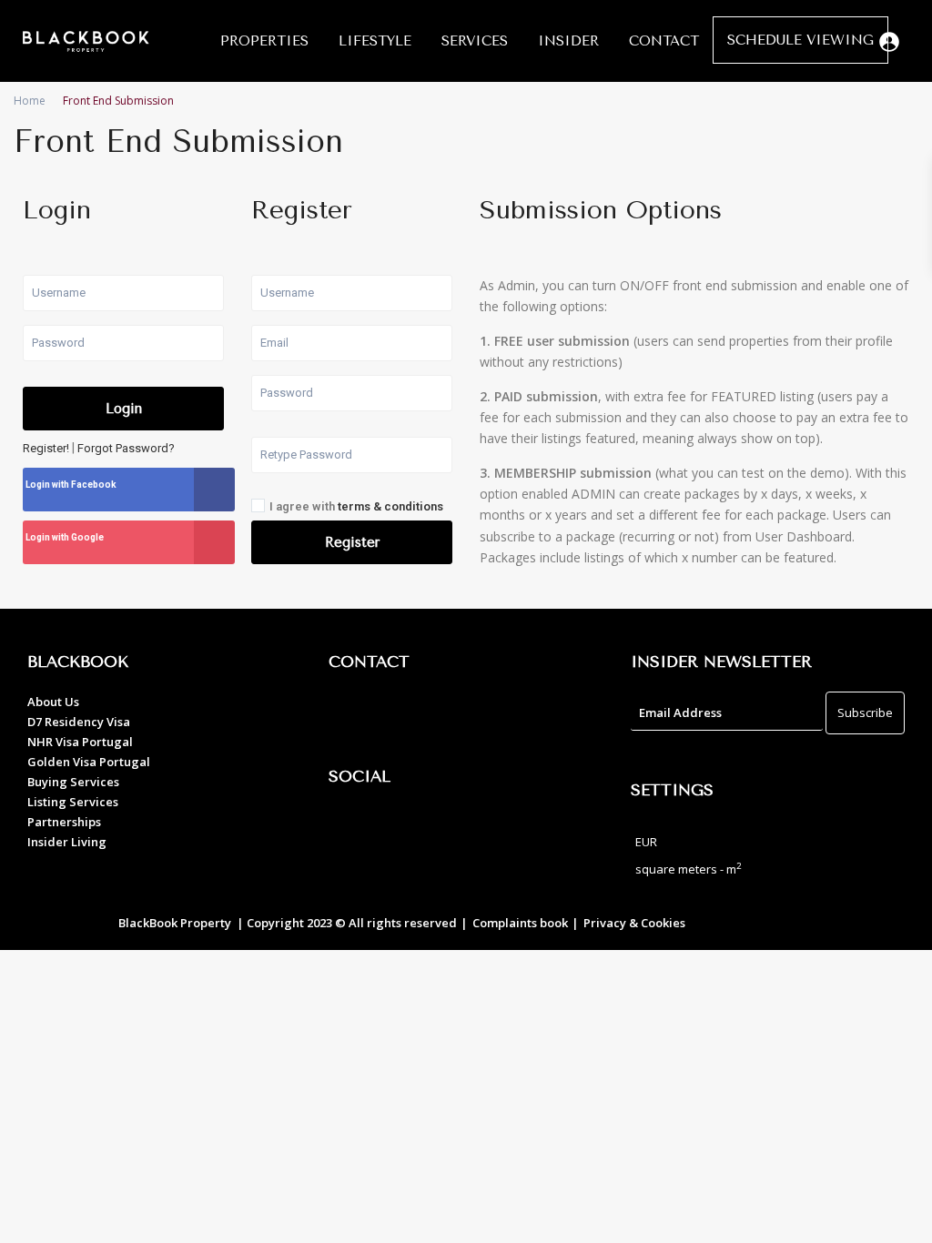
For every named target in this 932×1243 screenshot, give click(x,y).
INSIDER (568, 41)
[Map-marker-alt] (351, 714)
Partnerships (64, 822)
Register (352, 542)
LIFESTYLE (375, 41)
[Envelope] (451, 714)
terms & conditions (390, 506)
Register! (46, 448)
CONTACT (664, 41)
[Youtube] (451, 829)
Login (124, 408)
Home (30, 100)
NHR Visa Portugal (80, 741)
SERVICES (474, 41)
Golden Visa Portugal (88, 761)
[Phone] (401, 714)
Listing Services (72, 801)
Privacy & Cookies (634, 923)
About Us (53, 701)
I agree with (356, 506)
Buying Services (73, 781)
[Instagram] (401, 829)
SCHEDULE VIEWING (800, 40)
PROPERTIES (264, 41)
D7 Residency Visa (78, 721)
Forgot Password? (126, 448)
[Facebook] (351, 829)
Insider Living (66, 842)
